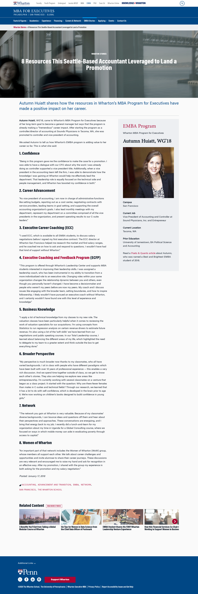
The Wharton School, (31, 587)
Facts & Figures (19, 21)
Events (111, 21)
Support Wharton (60, 580)
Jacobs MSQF (73, 3)
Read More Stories (54, 506)
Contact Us (121, 21)
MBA (82, 3)
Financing (58, 21)
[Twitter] (20, 580)
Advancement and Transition (54, 485)
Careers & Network (73, 21)
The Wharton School (50, 490)
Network (86, 485)
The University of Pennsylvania (53, 587)
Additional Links (26, 563)
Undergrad (62, 3)
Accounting (29, 485)
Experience (46, 21)
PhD (94, 3)
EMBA (89, 3)
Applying (101, 21)
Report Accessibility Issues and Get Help (117, 587)
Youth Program (49, 3)
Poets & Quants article (143, 253)
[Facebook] (26, 580)
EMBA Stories (89, 21)
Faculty (39, 3)
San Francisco (27, 490)
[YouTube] (33, 580)
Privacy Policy (94, 587)
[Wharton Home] (21, 3)
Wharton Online (113, 3)
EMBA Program (139, 126)
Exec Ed (102, 3)
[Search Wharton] (182, 3)
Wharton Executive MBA (76, 587)
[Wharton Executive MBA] (33, 12)
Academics (34, 21)
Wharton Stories (19, 27)
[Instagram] (39, 580)
